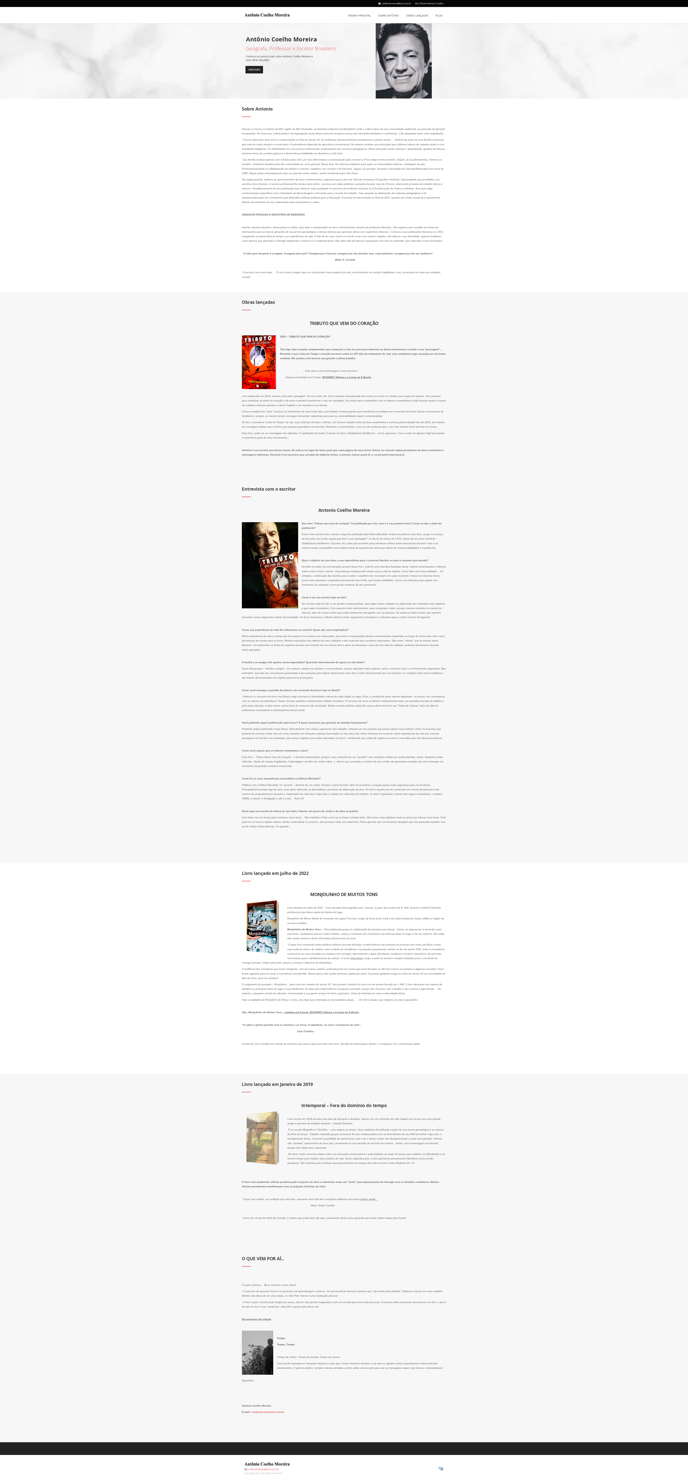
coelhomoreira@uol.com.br (396, 3)
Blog (439, 15)
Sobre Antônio (388, 15)
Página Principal (359, 15)
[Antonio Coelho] (267, 14)
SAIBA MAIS (254, 69)
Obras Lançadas (417, 15)
